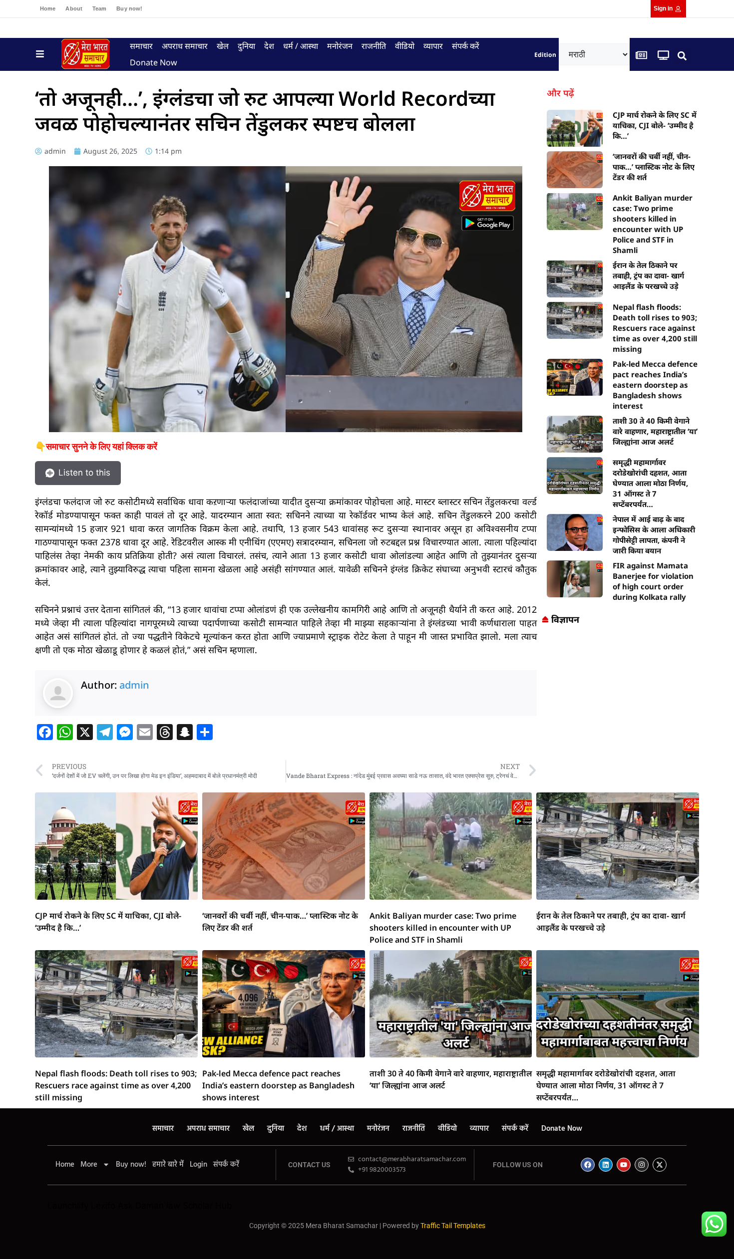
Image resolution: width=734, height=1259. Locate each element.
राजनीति (374, 45)
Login (198, 1164)
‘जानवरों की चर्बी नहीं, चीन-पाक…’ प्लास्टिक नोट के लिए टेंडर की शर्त (654, 166)
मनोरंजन (340, 45)
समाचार (141, 45)
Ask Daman (141, 1206)
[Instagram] (642, 1165)
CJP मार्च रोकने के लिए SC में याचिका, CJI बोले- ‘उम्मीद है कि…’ (655, 125)
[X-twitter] (660, 1165)
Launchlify (67, 1206)
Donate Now (153, 62)
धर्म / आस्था (300, 45)
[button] (682, 55)
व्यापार (433, 45)
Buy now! (129, 8)
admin (134, 685)
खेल (223, 45)
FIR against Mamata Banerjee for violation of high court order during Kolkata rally (653, 581)
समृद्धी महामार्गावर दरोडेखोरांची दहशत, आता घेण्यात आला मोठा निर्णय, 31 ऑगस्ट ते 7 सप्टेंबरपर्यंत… (650, 483)
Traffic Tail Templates (452, 1226)
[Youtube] (624, 1165)
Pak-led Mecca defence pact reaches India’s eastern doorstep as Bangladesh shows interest (655, 385)
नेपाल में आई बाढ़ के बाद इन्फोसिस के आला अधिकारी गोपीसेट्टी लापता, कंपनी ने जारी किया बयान (654, 534)
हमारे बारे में (168, 1164)
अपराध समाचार (185, 45)
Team (99, 8)
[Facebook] (588, 1165)
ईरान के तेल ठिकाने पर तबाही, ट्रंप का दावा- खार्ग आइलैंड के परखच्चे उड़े (648, 275)
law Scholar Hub (199, 1206)
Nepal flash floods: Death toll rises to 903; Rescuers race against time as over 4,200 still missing (655, 328)
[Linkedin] (606, 1165)
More (88, 1164)
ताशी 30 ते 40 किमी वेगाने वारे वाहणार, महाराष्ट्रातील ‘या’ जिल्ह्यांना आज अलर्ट (655, 431)
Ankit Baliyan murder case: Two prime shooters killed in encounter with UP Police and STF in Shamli (653, 224)
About (73, 8)
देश (269, 45)
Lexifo (103, 1206)
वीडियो (404, 45)
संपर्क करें (465, 45)
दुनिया (246, 45)
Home (47, 8)
